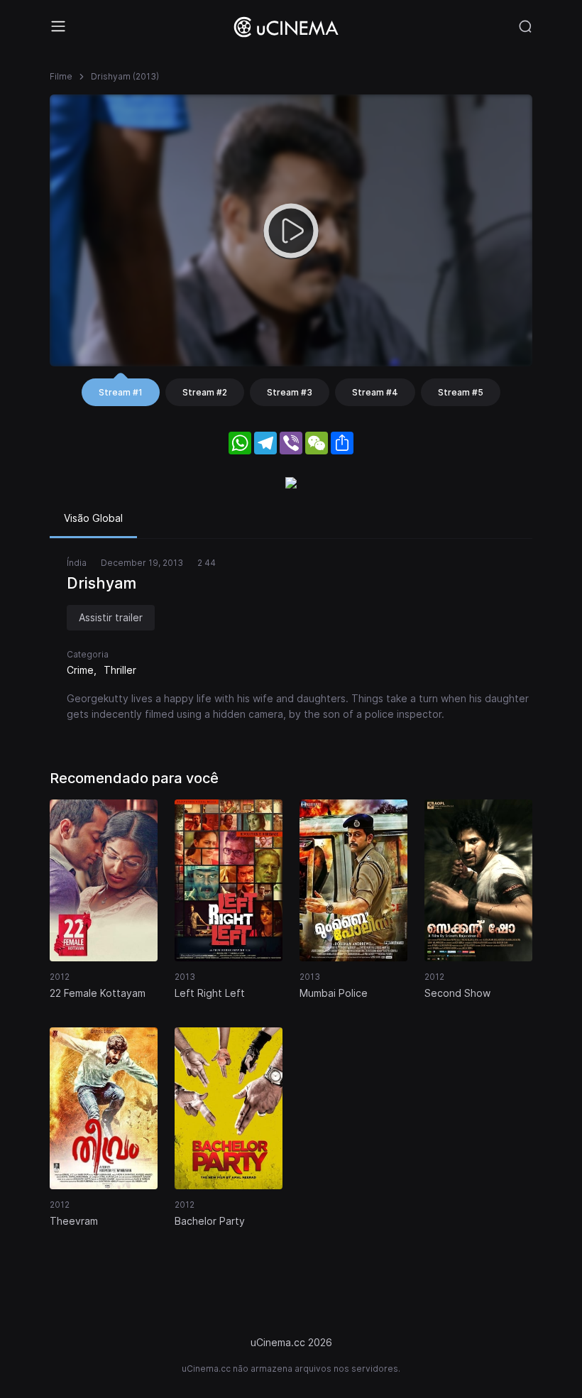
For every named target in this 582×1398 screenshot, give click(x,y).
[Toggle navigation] (58, 26)
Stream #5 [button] (460, 392)
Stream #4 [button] (375, 392)
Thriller (120, 670)
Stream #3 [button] (289, 392)
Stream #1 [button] (121, 392)
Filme (61, 76)
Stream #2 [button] (204, 392)
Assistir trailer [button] (111, 617)
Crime (80, 670)
